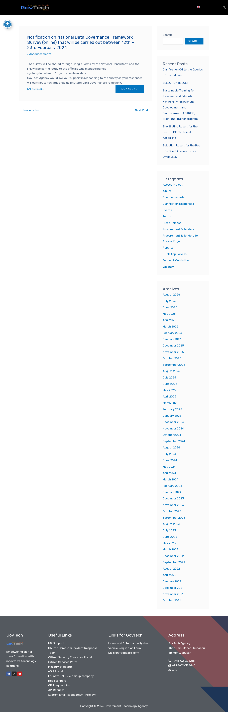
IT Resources (163, 6)
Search (167, 34)
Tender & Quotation (176, 260)
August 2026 (171, 294)
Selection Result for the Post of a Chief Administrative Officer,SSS (182, 151)
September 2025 (174, 364)
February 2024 (172, 485)
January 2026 (172, 339)
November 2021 (173, 594)
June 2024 (170, 460)
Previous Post (30, 110)
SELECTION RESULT (175, 82)
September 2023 (174, 517)
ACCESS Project (136, 6)
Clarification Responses (178, 203)
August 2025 (171, 371)
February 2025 (172, 409)
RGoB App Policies (175, 254)
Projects (111, 6)
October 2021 (172, 600)
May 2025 (169, 390)
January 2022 (172, 581)
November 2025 (173, 352)
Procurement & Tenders (178, 229)
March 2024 (170, 479)
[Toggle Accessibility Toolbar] (8, 24)
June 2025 (170, 383)
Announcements (40, 54)
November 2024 (173, 428)
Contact (186, 6)
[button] (224, 7)
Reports (168, 247)
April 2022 (169, 575)
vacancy (168, 266)
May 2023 (169, 543)
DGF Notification (35, 89)
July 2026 (169, 301)
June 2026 (170, 307)
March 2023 (170, 549)
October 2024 (172, 434)
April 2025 (169, 396)
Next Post (143, 110)
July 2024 (169, 454)
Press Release (172, 223)
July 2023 (169, 530)
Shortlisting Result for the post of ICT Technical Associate (180, 132)
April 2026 (169, 320)
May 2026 (169, 313)
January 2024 (172, 492)
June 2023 (170, 536)
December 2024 (173, 422)
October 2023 (172, 511)
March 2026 (170, 326)
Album (167, 191)
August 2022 (171, 568)
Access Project (173, 184)
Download (129, 88)
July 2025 (169, 377)
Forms (167, 216)
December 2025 (173, 345)
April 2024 (169, 473)
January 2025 (172, 415)
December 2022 (173, 556)
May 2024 (169, 466)
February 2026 (172, 333)
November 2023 (173, 505)
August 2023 (171, 524)
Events (167, 210)
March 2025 (170, 403)
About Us (90, 6)
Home (75, 6)
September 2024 (174, 441)
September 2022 (174, 562)
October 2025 (172, 358)
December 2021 (173, 587)
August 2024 (171, 447)
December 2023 (173, 498)
